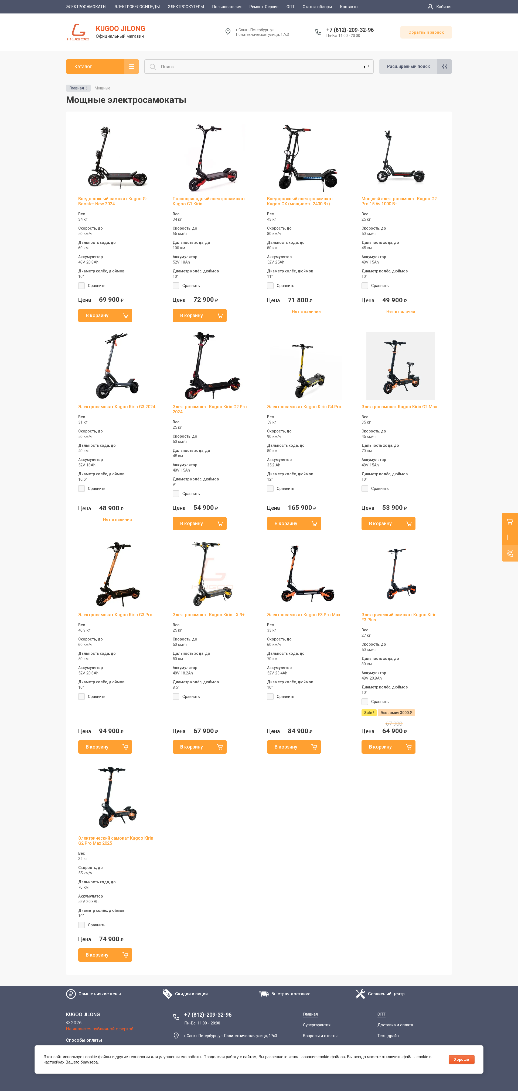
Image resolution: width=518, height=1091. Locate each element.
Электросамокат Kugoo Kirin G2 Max (399, 406)
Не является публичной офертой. (100, 1028)
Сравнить (96, 285)
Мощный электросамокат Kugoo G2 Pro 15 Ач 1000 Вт (399, 201)
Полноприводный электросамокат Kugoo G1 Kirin (209, 201)
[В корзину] (105, 315)
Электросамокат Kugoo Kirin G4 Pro (304, 406)
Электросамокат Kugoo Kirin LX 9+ (209, 614)
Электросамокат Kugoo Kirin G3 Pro (115, 614)
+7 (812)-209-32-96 (350, 30)
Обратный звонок (426, 32)
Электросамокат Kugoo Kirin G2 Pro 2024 (210, 409)
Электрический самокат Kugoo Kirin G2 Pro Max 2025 (115, 841)
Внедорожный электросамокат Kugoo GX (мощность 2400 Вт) (300, 201)
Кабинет (444, 6)
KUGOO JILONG (120, 29)
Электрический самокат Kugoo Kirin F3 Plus (399, 617)
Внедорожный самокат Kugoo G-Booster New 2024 (112, 201)
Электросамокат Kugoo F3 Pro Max (303, 614)
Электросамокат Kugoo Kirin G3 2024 (116, 406)
